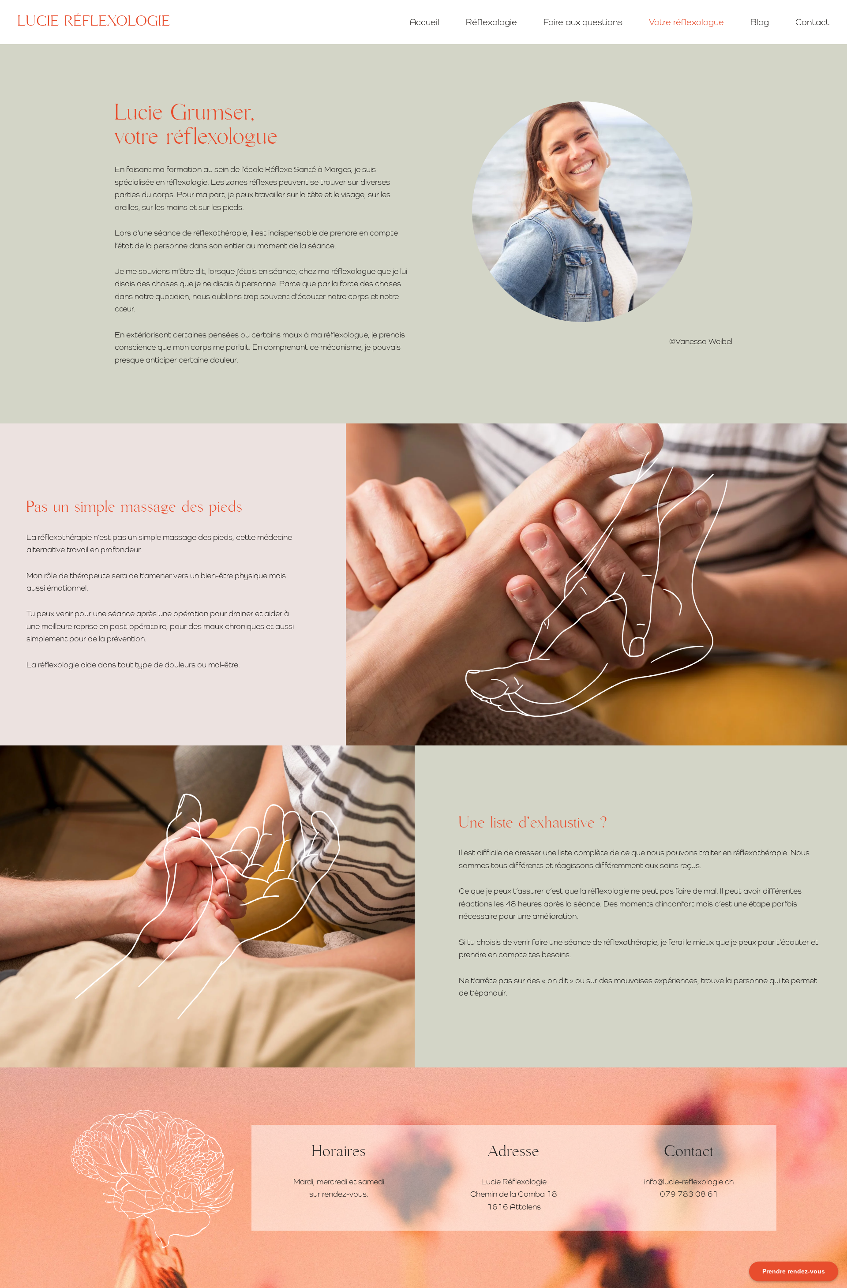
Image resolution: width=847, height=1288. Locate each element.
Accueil (424, 22)
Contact (812, 22)
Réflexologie (491, 22)
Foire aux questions (582, 22)
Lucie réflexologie (94, 21)
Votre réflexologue (686, 22)
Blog (759, 22)
